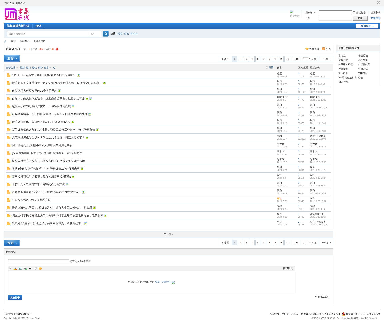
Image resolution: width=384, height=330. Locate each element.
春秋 (279, 198)
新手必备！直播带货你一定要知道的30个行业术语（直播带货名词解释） (57, 82)
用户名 (309, 12)
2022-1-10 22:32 (318, 100)
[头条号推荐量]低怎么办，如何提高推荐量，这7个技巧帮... (48, 153)
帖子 (93, 34)
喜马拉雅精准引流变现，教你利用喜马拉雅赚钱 (41, 176)
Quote (30, 268)
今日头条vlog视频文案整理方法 (31, 199)
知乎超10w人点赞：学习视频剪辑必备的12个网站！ (44, 75)
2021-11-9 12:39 (318, 131)
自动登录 (361, 12)
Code (35, 268)
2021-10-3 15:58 (318, 162)
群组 (38, 25)
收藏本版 (314, 48)
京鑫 (312, 198)
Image (20, 268)
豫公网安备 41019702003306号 (363, 314)
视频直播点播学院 (18, 25)
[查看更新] (54, 67)
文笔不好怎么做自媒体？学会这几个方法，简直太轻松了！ (48, 137)
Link (25, 268)
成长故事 (363, 60)
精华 (40, 67)
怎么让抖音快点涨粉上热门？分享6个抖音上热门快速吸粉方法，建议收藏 (57, 215)
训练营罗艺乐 (317, 214)
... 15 (296, 59)
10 (287, 59)
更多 (46, 67)
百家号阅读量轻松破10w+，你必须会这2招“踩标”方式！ (46, 192)
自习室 (342, 55)
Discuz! (21, 314)
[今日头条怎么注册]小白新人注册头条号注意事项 (42, 145)
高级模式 (288, 268)
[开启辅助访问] (375, 3)
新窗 (271, 67)
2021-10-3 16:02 (318, 146)
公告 (360, 77)
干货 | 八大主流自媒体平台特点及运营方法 (38, 184)
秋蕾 (312, 167)
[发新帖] (12, 58)
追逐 (279, 73)
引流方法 (363, 68)
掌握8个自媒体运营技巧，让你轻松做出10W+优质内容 (46, 168)
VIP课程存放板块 (347, 77)
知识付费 (343, 82)
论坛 (13, 41)
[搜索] (105, 34)
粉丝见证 (363, 55)
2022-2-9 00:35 (317, 84)
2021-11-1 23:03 (318, 139)
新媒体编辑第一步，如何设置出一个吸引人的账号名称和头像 (50, 114)
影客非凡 (5, 41)
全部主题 (11, 67)
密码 (308, 18)
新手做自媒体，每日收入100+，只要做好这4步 (41, 121)
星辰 (279, 81)
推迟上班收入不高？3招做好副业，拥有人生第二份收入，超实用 (52, 207)
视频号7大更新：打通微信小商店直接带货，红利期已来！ (48, 223)
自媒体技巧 (39, 41)
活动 (120, 33)
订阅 (328, 48)
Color (15, 268)
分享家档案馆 (345, 64)
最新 (22, 67)
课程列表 (343, 60)
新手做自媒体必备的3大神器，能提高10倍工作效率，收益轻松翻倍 (53, 129)
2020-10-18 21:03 (318, 224)
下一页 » (168, 234)
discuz (134, 33)
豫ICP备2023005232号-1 (326, 314)
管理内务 (343, 73)
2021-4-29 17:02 (318, 193)
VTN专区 (363, 73)
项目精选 (343, 68)
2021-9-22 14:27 (318, 178)
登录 (157, 282)
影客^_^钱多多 (318, 136)
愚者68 (281, 143)
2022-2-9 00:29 (317, 92)
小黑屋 (295, 314)
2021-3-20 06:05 (318, 209)
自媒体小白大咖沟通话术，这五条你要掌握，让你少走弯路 (48, 98)
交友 (126, 33)
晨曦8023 (282, 97)
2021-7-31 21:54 (318, 185)
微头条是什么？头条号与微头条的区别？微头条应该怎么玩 (48, 160)
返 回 (226, 59)
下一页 (324, 59)
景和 (279, 89)
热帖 (34, 67)
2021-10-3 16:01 (318, 154)
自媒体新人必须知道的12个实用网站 (34, 90)
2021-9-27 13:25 (318, 170)
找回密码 (375, 12)
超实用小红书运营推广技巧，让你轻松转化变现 (41, 106)
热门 (28, 67)
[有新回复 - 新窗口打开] (8, 76)
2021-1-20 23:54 (318, 217)
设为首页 (9, 2)
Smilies (40, 268)
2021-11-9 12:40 (318, 123)
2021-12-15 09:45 (318, 107)
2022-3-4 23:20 (317, 76)
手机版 (285, 314)
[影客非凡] (17, 20)
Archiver (274, 314)
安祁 (279, 206)
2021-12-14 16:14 (318, 115)
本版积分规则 (322, 296)
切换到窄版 (378, 3)
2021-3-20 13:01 (318, 201)
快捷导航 (366, 26)
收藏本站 (20, 2)
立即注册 (375, 18)
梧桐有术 (24, 41)
